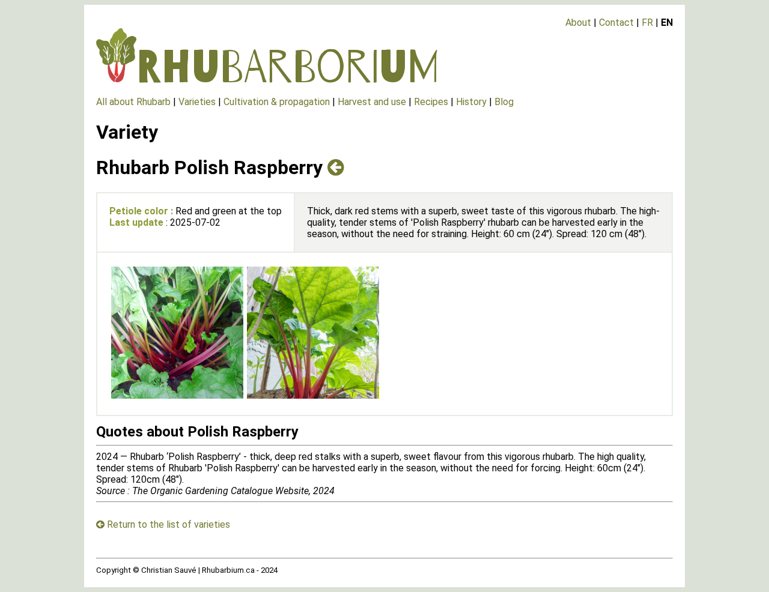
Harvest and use (372, 101)
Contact (616, 22)
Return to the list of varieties (167, 524)
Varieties (197, 101)
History (471, 101)
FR (647, 22)
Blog (504, 101)
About (578, 22)
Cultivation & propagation (276, 101)
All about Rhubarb (133, 101)
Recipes (431, 101)
